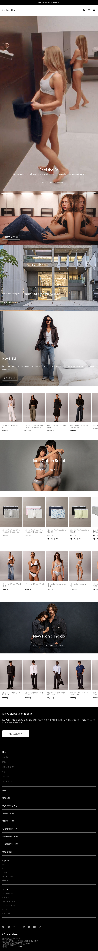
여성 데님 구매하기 (56, 182)
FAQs (4, 762)
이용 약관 (5, 897)
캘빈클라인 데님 (8, 876)
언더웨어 (5, 872)
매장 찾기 (6, 798)
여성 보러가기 (43, 470)
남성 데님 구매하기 (41, 182)
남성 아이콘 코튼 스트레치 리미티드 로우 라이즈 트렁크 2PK (11, 532)
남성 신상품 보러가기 (40, 645)
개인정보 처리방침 (8, 901)
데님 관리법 (7, 851)
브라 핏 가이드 (8, 813)
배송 (3, 772)
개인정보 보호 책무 (9, 905)
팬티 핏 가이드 (8, 821)
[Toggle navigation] (94, 12)
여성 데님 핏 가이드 (10, 844)
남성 (3, 864)
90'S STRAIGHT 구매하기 (11, 237)
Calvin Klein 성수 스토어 (11, 302)
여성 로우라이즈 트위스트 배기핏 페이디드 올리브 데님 (33, 426)
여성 (3, 868)
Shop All (5, 880)
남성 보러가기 (55, 470)
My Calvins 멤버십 (9, 805)
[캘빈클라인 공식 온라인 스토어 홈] (9, 12)
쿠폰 (4, 790)
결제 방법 (5, 776)
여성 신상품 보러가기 (10, 378)
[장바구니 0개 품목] (89, 12)
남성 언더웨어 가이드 (10, 828)
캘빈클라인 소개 (8, 893)
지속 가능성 (6, 913)
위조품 (4, 909)
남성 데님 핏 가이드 (10, 836)
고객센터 (5, 757)
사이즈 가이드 (7, 781)
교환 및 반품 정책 (8, 767)
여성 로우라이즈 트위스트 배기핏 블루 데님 (79, 426)
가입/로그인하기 (15, 734)
